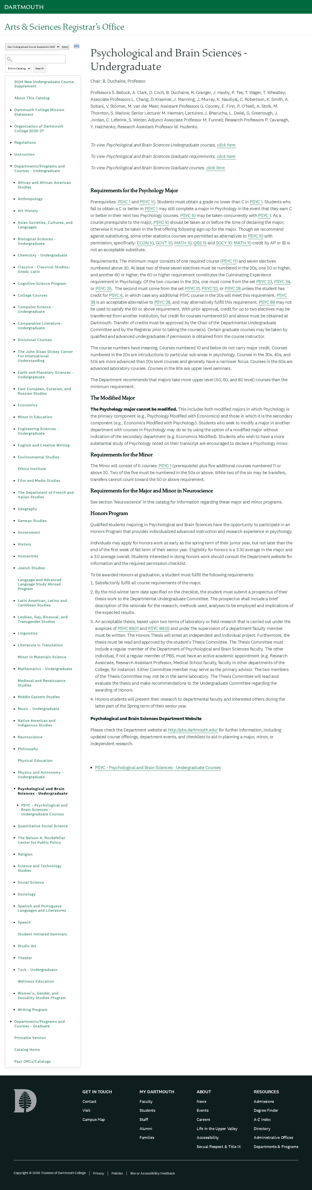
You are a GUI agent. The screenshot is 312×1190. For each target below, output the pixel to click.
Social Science (31, 882)
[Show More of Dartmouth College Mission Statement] (11, 110)
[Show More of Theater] (14, 958)
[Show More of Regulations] (11, 142)
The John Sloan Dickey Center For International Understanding (45, 356)
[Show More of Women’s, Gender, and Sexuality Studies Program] (14, 993)
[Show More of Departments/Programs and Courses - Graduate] (11, 1021)
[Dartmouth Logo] (24, 7)
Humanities (28, 556)
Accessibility (208, 1137)
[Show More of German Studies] (14, 521)
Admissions (264, 1101)
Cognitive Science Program (42, 283)
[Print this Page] (77, 46)
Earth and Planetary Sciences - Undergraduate (46, 374)
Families (147, 1137)
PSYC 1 (124, 202)
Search (39, 68)
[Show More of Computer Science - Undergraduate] (14, 307)
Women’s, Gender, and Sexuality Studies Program (42, 995)
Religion (25, 854)
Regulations (25, 142)
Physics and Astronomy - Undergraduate (40, 774)
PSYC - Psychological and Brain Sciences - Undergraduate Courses (44, 810)
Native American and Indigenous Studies (37, 723)
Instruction (24, 154)
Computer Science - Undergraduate (36, 309)
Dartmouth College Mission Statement (39, 112)
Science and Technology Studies (40, 868)
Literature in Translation (40, 645)
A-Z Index (262, 1119)
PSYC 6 (116, 295)
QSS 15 (199, 243)
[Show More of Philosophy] (14, 749)
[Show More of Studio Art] (14, 946)
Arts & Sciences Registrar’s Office (64, 26)
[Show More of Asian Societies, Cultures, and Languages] (14, 222)
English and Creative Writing (44, 445)
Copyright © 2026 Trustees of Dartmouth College (50, 1173)
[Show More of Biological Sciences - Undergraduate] (14, 239)
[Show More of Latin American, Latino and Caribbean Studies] (14, 600)
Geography (27, 508)
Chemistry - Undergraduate (42, 255)
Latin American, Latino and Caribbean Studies (42, 603)
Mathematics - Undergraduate (45, 668)
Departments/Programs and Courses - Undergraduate (39, 168)
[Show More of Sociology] (14, 894)
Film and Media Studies (39, 480)
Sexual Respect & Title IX (219, 1146)
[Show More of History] (14, 544)
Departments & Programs (276, 1146)
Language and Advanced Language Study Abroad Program (39, 584)
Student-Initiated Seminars (42, 934)
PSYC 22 (209, 288)
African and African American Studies (44, 185)
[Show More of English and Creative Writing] (14, 445)
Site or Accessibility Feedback (152, 1173)
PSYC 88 (267, 302)
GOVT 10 (164, 243)
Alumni (146, 1128)
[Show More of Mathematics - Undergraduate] (14, 669)
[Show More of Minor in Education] (14, 417)
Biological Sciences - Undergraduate (37, 241)
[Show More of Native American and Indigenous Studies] (14, 720)
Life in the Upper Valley (217, 1128)
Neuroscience (30, 737)
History (24, 544)
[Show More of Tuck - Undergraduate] (14, 970)
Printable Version (30, 1037)
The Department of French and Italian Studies (46, 494)
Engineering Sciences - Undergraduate (38, 431)
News (201, 1101)
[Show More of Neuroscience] (14, 737)
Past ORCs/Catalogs (32, 1061)
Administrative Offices (273, 1137)
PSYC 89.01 (128, 628)
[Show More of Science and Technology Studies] (14, 866)
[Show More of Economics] (14, 405)
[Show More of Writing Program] (14, 1009)
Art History (28, 210)
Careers (203, 1119)
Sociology (27, 894)
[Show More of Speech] (14, 922)
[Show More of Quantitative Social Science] (14, 826)
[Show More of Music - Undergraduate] (14, 709)
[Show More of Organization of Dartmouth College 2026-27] (11, 126)
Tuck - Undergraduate (37, 969)
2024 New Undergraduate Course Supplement (44, 84)
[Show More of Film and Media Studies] (14, 480)
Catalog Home (27, 1049)
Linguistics (28, 633)
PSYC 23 (264, 281)
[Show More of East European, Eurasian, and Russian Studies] (14, 389)
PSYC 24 (282, 281)
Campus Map (93, 1119)
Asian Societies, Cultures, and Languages (45, 225)
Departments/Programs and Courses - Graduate (39, 1023)
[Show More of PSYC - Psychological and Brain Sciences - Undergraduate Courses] (18, 805)
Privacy (98, 1173)
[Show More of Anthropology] (14, 199)
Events (202, 1110)
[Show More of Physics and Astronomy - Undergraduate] (14, 772)
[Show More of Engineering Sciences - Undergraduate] (14, 429)
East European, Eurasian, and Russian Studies (44, 391)
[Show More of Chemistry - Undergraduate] (14, 255)
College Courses (33, 295)
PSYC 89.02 (158, 628)
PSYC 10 (147, 202)
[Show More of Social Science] (14, 882)
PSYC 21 (192, 288)
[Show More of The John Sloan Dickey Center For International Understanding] (14, 352)
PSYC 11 (229, 261)
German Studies (32, 520)
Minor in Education (35, 417)
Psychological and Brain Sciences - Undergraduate (43, 791)
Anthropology (30, 198)
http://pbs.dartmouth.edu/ (193, 730)
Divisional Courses (35, 339)
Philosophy (28, 748)
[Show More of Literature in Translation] (14, 645)
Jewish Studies (31, 568)
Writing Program (33, 1009)
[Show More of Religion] (14, 854)
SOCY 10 (224, 243)
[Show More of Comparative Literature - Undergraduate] (14, 323)
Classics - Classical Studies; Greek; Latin (44, 269)
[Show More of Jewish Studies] (14, 568)
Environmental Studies (38, 457)
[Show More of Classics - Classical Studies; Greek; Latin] (14, 267)
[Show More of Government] (14, 532)
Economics (28, 405)
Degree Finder (266, 1110)
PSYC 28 (233, 288)
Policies (117, 1173)
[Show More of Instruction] (11, 154)
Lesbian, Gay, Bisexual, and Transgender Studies (43, 619)
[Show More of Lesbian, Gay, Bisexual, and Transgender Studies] (14, 617)
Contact (89, 1101)
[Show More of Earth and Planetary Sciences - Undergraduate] (14, 372)
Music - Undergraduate (38, 708)
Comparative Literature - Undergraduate (40, 325)
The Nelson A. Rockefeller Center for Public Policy (41, 840)
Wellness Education (36, 981)
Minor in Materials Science (42, 657)
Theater (25, 957)
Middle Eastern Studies (39, 696)
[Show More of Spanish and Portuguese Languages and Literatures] (14, 906)
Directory (262, 1128)
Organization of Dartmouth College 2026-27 (38, 128)
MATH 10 (182, 243)
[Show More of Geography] (14, 509)
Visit (86, 1110)
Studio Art (27, 946)
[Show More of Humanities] (14, 556)
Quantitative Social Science (43, 826)
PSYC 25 (103, 288)
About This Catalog (32, 98)
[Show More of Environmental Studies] (14, 457)
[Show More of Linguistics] (14, 633)
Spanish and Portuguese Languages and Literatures (42, 908)
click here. (226, 145)
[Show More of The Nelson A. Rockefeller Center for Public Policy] (14, 838)
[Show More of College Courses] (14, 295)
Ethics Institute (32, 468)
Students (147, 1110)
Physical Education (35, 760)
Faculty (146, 1101)
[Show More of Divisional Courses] (14, 340)
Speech (24, 922)
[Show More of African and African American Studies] (14, 182)
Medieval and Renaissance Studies (42, 683)
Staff (144, 1119)
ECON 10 (145, 243)
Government (29, 532)
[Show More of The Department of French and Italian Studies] (14, 492)
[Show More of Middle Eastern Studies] (14, 697)
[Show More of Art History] (14, 211)
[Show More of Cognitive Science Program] (14, 283)
